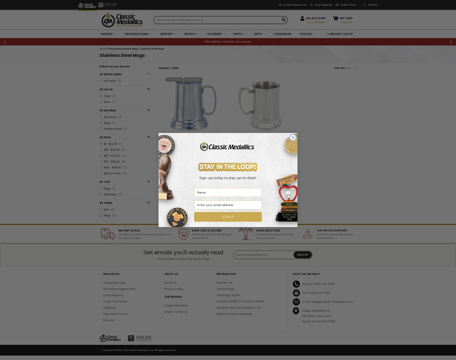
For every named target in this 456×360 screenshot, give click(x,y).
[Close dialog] (293, 137)
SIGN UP (228, 216)
